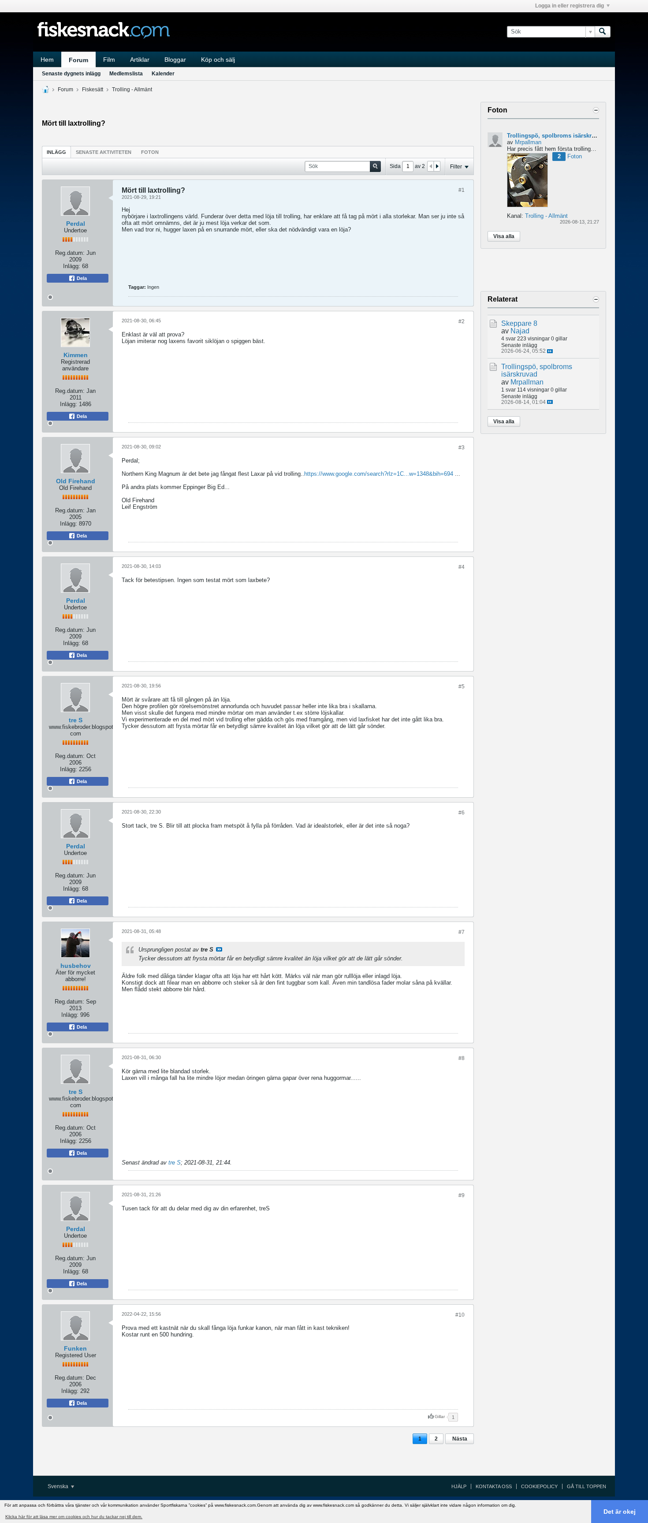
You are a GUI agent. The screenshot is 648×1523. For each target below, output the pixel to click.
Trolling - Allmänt (132, 89)
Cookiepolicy (539, 1486)
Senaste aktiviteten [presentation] (103, 152)
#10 (460, 1315)
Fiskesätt (92, 89)
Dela (81, 278)
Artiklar (139, 59)
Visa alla (503, 236)
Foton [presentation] (150, 152)
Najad (519, 331)
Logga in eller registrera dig (569, 6)
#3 (461, 447)
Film (109, 59)
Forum (78, 59)
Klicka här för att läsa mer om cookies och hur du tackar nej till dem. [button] (73, 1516)
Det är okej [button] (619, 1511)
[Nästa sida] (437, 166)
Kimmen (75, 354)
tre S (75, 720)
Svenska (59, 1486)
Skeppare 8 (519, 323)
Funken (75, 1348)
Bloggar (175, 59)
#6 (461, 813)
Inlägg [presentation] (56, 152)
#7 (461, 932)
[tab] (56, 152)
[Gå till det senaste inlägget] (550, 351)
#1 (461, 190)
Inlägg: (71, 266)
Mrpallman (528, 142)
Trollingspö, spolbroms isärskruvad (556, 135)
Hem (47, 59)
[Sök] (603, 31)
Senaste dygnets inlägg (71, 74)
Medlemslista (126, 74)
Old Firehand (75, 481)
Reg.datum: (70, 253)
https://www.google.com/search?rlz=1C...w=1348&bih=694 (378, 473)
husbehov (75, 965)
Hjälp (458, 1486)
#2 (461, 321)
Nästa (459, 1439)
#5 (461, 686)
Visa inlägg (219, 949)
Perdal (75, 223)
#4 (461, 567)
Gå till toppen (586, 1486)
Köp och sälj (218, 59)
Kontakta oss (494, 1486)
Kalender (163, 74)
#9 (461, 1195)
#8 (461, 1058)
